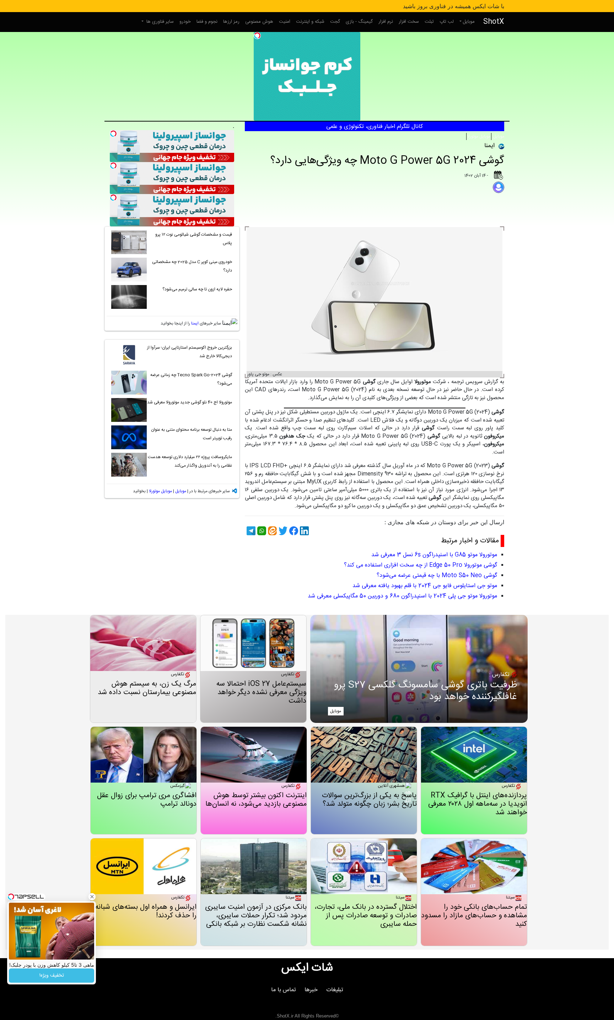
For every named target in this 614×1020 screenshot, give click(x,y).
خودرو (185, 22)
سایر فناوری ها (159, 22)
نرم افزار (385, 22)
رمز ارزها (231, 22)
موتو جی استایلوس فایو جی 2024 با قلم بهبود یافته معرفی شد (424, 586)
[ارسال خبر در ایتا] (271, 530)
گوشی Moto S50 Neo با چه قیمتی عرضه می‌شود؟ (437, 575)
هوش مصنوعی (259, 22)
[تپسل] (257, 35)
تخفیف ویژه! (51, 975)
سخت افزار (409, 22)
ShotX (493, 22)
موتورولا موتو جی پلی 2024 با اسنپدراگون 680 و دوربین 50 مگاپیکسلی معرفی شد (402, 596)
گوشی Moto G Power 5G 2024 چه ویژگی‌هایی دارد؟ (387, 161)
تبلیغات (334, 990)
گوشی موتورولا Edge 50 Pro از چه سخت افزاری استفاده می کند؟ (420, 565)
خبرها (311, 990)
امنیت (284, 22)
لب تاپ (447, 22)
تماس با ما (283, 990)
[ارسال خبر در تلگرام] (250, 530)
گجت (335, 22)
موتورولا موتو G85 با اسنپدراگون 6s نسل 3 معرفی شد (434, 555)
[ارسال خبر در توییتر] (282, 530)
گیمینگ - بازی (359, 22)
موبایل (469, 22)
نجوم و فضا (206, 22)
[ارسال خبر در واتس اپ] (260, 530)
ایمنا (195, 323)
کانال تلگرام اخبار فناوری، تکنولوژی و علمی (374, 126)
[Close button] (92, 896)
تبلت (429, 22)
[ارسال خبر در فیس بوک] (292, 530)
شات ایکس (307, 968)
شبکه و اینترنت (310, 22)
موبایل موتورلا (478, 136)
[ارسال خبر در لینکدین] (303, 530)
